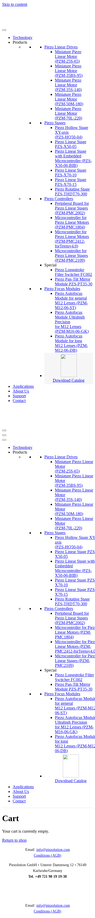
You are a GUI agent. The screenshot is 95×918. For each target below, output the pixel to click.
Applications (23, 386)
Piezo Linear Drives (61, 47)
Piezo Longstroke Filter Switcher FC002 (73, 272)
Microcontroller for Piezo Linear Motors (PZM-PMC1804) (72, 222)
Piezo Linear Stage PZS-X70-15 (70, 182)
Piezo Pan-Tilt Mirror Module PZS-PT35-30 (73, 281)
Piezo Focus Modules (62, 288)
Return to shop (14, 840)
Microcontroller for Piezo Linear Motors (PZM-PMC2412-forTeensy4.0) (72, 239)
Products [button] (20, 42)
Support (19, 396)
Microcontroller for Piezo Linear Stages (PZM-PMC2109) (71, 255)
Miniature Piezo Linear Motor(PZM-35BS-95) (69, 71)
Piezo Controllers (58, 198)
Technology (22, 37)
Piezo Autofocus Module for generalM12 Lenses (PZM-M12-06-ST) (71, 300)
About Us (21, 391)
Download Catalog (68, 380)
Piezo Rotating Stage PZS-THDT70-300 (72, 191)
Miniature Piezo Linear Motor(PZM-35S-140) (68, 85)
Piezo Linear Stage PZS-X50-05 (70, 144)
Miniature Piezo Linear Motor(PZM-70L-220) (68, 113)
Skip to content (14, 4)
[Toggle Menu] (4, 30)
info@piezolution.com (53, 850)
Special (50, 265)
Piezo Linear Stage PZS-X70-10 (70, 172)
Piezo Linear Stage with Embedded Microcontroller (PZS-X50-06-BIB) (73, 158)
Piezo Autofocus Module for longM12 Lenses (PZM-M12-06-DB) (71, 343)
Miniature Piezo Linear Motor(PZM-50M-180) (69, 99)
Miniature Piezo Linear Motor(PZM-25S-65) (68, 56)
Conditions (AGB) (47, 855)
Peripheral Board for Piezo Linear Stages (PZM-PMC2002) (72, 208)
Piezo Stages (54, 123)
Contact (19, 400)
